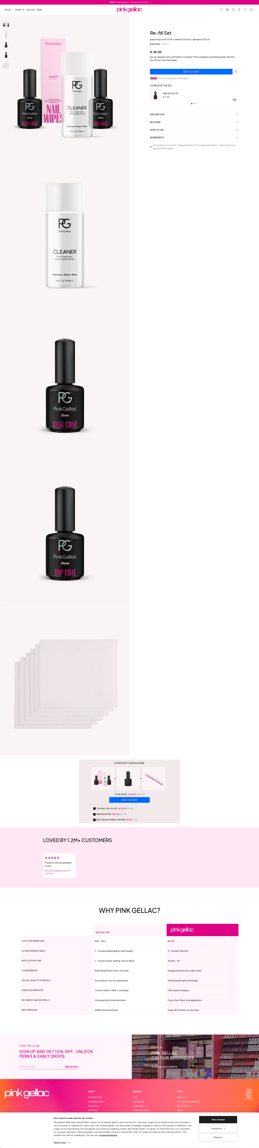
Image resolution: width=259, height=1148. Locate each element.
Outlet (31, 10)
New (39, 10)
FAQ (135, 1097)
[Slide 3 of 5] (6, 44)
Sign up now (71, 1066)
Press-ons (93, 1105)
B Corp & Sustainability (188, 1101)
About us (181, 1097)
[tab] (191, 103)
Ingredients (157, 137)
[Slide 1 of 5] (6, 24)
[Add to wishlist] (236, 71)
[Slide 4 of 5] (6, 54)
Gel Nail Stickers (96, 1101)
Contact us (138, 1101)
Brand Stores (184, 1105)
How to (19, 10)
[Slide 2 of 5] (6, 34)
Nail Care (92, 1110)
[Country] (227, 9)
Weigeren (218, 1137)
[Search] (221, 9)
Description (157, 114)
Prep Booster (170, 93)
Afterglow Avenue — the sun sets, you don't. (129, 2)
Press (180, 1110)
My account (138, 1105)
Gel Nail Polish (95, 1097)
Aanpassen (216, 1128)
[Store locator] (233, 10)
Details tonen (60, 1143)
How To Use (157, 129)
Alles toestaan (218, 1119)
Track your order (141, 1110)
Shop (8, 10)
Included (155, 122)
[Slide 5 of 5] (6, 65)
